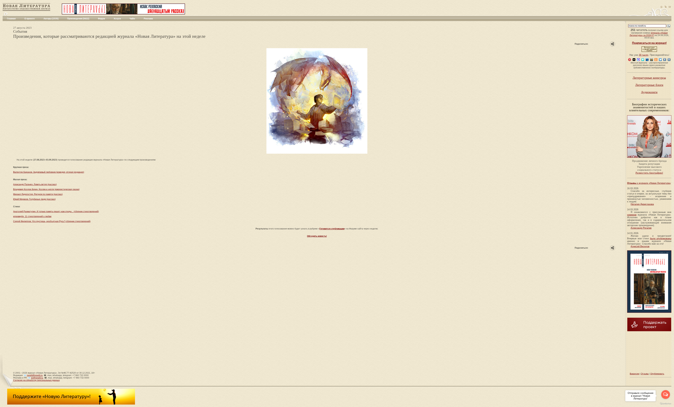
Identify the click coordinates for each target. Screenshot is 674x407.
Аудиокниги (649, 92)
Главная (11, 18)
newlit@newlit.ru (35, 375)
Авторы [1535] (51, 18)
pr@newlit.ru (37, 378)
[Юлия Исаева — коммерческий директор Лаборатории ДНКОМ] (649, 159)
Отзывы (645, 374)
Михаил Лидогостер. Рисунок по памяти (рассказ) (38, 194)
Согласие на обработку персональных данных (36, 380)
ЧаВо (132, 18)
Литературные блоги (649, 85)
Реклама (148, 18)
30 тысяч (643, 55)
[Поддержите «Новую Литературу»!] (71, 404)
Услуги (117, 18)
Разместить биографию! (649, 172)
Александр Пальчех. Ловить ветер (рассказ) (35, 184)
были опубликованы (661, 238)
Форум (101, 18)
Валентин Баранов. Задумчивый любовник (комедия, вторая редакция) (48, 172)
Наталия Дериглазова (642, 204)
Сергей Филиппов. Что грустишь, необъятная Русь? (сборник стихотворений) (52, 221)
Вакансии (634, 374)
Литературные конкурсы (649, 77)
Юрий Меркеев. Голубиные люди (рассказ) (34, 199)
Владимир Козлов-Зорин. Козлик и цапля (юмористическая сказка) (46, 189)
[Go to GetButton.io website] (665, 404)
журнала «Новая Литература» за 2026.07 (649, 34)
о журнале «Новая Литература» (649, 183)
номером (631, 214)
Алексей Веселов (640, 246)
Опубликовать (657, 374)
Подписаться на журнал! (649, 42)
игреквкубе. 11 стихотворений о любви (32, 216)
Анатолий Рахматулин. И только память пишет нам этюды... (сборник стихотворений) (56, 211)
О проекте (29, 18)
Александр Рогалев (641, 228)
